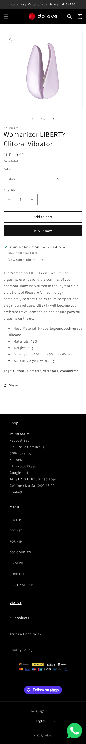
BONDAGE (17, 574)
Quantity (10, 190)
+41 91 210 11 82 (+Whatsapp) (33, 479)
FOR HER (16, 531)
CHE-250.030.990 (23, 466)
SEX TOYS (17, 520)
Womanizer (69, 370)
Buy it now (43, 230)
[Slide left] (32, 119)
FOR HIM (16, 541)
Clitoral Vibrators (27, 370)
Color (7, 169)
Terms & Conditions (25, 634)
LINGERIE (17, 563)
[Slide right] (53, 119)
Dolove (47, 735)
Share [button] (13, 385)
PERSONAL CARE (22, 585)
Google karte (20, 472)
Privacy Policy (21, 650)
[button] (6, 16)
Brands (16, 602)
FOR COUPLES (20, 552)
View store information (26, 259)
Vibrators (50, 370)
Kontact (16, 492)
